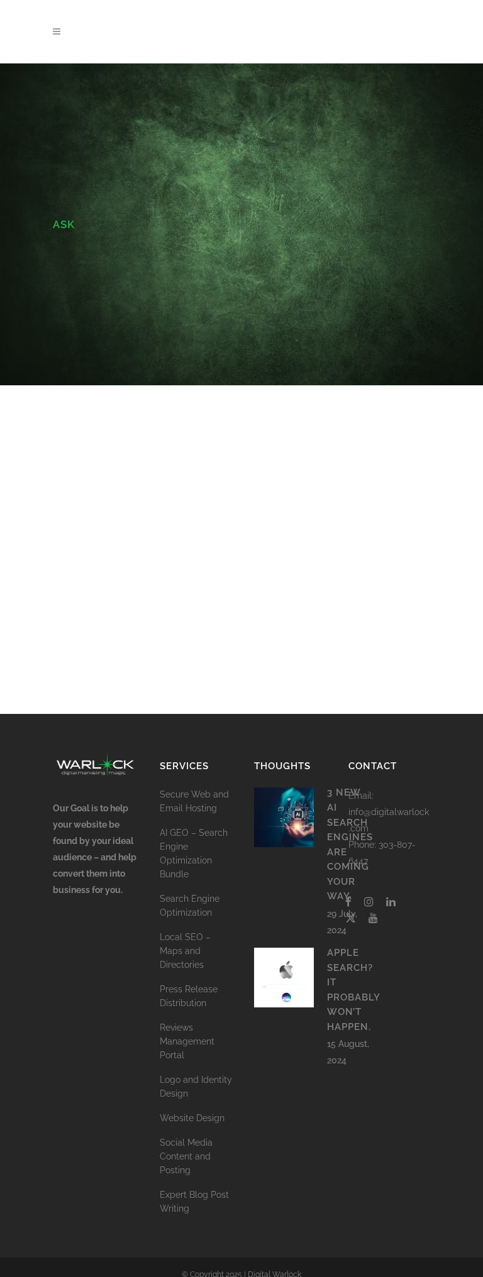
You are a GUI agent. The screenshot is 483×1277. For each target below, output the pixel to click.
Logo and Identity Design (196, 1087)
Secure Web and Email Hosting (194, 801)
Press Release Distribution (189, 996)
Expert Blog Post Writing (194, 1202)
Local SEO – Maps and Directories (185, 951)
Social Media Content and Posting (186, 1156)
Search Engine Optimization (189, 906)
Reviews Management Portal (187, 1041)
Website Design (192, 1118)
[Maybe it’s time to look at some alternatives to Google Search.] (140, 428)
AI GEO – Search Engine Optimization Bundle (194, 853)
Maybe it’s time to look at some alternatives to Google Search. (137, 503)
